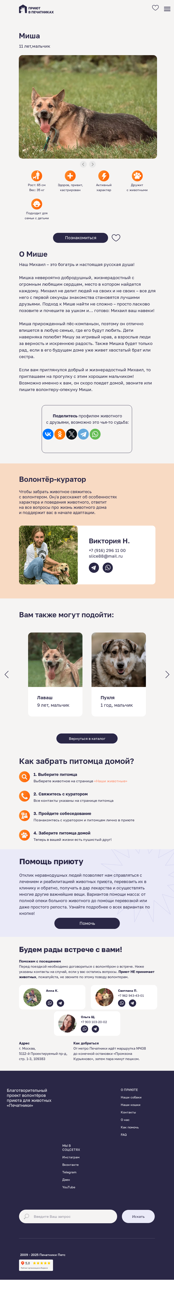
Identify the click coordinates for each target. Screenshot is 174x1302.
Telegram (69, 1172)
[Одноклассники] (59, 434)
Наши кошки (130, 1105)
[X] (71, 434)
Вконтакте (70, 1165)
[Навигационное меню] (167, 9)
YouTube (68, 1187)
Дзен (66, 1179)
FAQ (124, 1135)
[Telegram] (83, 434)
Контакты (128, 1112)
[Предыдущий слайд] (7, 674)
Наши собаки (131, 1097)
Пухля (108, 697)
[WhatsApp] (95, 434)
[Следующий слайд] (167, 674)
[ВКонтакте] (48, 434)
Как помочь (130, 1127)
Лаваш (45, 697)
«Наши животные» (110, 781)
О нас (125, 1120)
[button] (80, 238)
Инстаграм (71, 1157)
